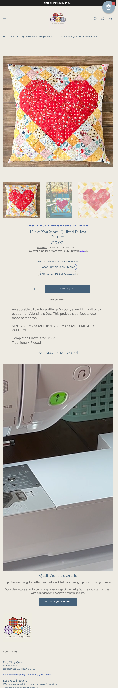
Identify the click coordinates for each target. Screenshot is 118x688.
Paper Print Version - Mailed (57, 264)
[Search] (95, 18)
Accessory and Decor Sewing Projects (33, 36)
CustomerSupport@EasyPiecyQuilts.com (27, 671)
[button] (5, 18)
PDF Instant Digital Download (58, 271)
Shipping (42, 244)
